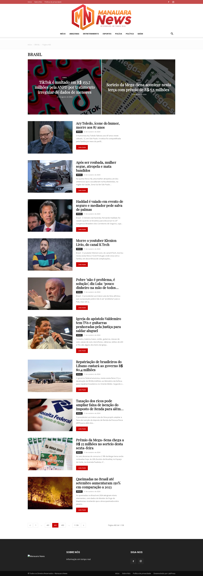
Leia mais (82, 147)
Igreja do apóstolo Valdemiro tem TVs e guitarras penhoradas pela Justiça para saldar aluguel (98, 324)
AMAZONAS (74, 34)
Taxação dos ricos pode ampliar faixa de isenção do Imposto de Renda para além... (100, 404)
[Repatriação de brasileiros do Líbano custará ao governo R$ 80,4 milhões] (50, 376)
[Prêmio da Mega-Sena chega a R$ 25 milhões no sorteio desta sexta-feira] (50, 454)
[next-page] (83, 525)
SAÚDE (140, 34)
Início (30, 2)
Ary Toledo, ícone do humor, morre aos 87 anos (98, 125)
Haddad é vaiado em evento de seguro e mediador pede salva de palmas (99, 205)
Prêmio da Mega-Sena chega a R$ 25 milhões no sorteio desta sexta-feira (100, 443)
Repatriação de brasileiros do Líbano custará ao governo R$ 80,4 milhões (99, 365)
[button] (172, 34)
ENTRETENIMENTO (91, 34)
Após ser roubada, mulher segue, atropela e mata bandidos (96, 166)
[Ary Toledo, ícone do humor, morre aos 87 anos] (50, 137)
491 (48, 525)
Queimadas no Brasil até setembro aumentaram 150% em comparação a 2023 (98, 483)
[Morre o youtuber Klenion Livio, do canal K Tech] (50, 254)
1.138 (76, 525)
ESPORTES (107, 34)
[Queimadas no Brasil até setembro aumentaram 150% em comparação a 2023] (50, 493)
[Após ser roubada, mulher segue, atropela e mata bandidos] (50, 176)
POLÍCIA (118, 34)
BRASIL (37, 45)
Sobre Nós (38, 2)
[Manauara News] (101, 17)
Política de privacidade (53, 2)
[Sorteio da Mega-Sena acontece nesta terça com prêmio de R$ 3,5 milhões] (138, 91)
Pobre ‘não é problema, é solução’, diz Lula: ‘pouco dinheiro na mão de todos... (97, 283)
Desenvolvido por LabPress (164, 573)
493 (62, 525)
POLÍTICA (130, 34)
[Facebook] (169, 2)
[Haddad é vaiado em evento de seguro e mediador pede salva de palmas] (50, 215)
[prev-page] (30, 525)
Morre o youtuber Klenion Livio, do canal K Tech (96, 242)
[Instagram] (173, 2)
